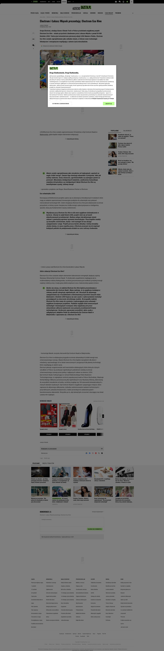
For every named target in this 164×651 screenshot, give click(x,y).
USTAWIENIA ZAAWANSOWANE (60, 103)
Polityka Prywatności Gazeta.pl (100, 98)
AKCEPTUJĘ (108, 103)
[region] (82, 86)
